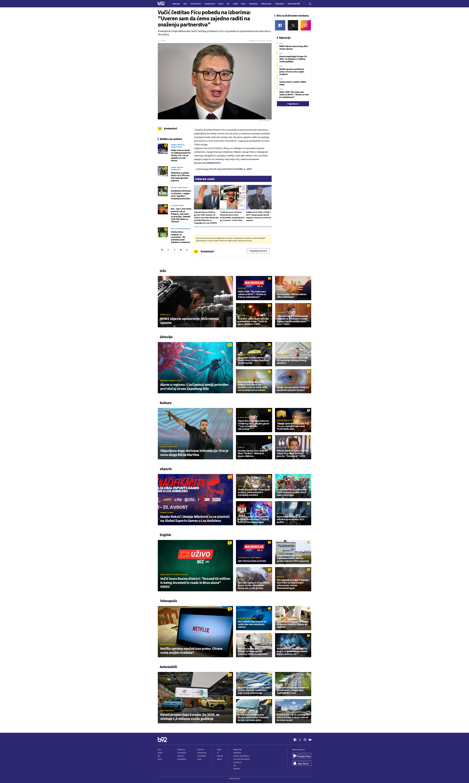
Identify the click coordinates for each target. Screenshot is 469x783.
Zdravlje (181, 750)
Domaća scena (166, 512)
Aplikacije (237, 762)
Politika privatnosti (241, 759)
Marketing (237, 750)
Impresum (237, 753)
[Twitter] (293, 25)
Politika (242, 288)
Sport (160, 753)
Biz (159, 756)
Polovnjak (243, 684)
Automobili (201, 756)
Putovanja (181, 753)
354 (166, 188)
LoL (278, 486)
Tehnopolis (202, 753)
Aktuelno (281, 513)
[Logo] (161, 4)
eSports (200, 750)
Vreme (219, 759)
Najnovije (176, 4)
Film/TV (241, 447)
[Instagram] (306, 25)
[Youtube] (310, 739)
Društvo (164, 315)
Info (159, 750)
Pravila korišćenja (241, 756)
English (280, 552)
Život (160, 759)
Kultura (180, 756)
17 (165, 168)
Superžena (181, 759)
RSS (234, 766)
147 (166, 145)
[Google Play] (301, 756)
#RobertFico (214, 162)
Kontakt (236, 769)
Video (219, 750)
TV (218, 753)
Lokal (199, 759)
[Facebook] (280, 25)
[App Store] (301, 763)
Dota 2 (241, 486)
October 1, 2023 (243, 168)
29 (165, 229)
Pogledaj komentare (258, 251)
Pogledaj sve (292, 104)
